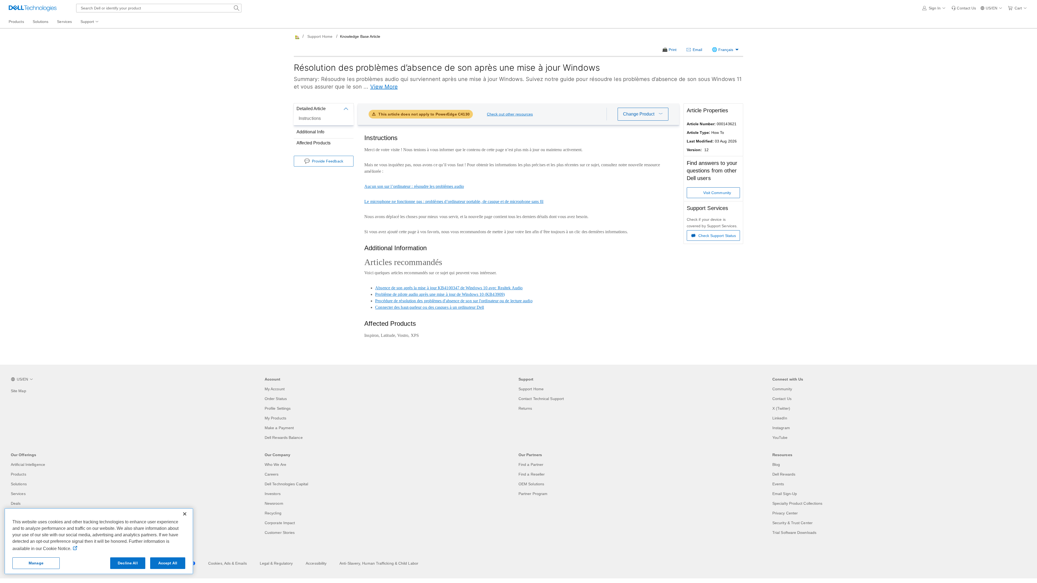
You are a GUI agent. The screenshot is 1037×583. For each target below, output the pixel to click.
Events (778, 484)
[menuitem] (90, 22)
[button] (935, 8)
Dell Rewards (783, 474)
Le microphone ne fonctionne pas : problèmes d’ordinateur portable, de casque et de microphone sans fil (453, 201)
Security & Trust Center (792, 523)
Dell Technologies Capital (286, 484)
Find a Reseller (531, 474)
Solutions (19, 484)
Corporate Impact (280, 523)
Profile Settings (278, 408)
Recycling (273, 513)
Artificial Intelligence (28, 464)
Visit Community (717, 193)
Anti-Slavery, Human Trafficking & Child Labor (378, 563)
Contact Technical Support (541, 398)
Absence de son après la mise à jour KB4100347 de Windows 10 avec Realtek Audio (449, 288)
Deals (16, 503)
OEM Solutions (531, 484)
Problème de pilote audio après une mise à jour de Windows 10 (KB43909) (440, 294)
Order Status (276, 398)
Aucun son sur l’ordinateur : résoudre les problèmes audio (414, 186)
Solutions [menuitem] (41, 21)
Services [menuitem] (64, 21)
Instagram (781, 428)
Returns (525, 408)
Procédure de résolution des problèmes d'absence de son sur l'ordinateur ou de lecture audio (453, 301)
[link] (963, 8)
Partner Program (532, 494)
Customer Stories (280, 532)
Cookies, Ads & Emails (227, 563)
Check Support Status (717, 235)
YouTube (780, 437)
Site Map (18, 391)
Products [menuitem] (16, 21)
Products (18, 474)
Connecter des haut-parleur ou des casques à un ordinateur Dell (429, 307)
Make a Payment (279, 428)
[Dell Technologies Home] (32, 8)
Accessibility (316, 563)
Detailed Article (311, 108)
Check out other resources (510, 114)
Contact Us (782, 398)
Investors (273, 494)
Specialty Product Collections (797, 503)
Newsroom (274, 503)
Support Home (319, 36)
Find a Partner (530, 464)
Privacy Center (785, 513)
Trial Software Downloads (794, 532)
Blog (776, 464)
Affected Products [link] (314, 143)
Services (18, 494)
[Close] (185, 514)
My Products (275, 418)
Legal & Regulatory (276, 563)
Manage (36, 563)
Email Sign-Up (784, 494)
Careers (272, 474)
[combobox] (158, 8)
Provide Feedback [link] (327, 161)
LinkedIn (779, 418)
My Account (275, 389)
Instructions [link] (310, 118)
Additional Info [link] (310, 132)
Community (782, 389)
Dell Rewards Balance (284, 437)
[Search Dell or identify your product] (237, 8)
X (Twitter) (781, 408)
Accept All (167, 563)
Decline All (128, 563)
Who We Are (275, 464)
